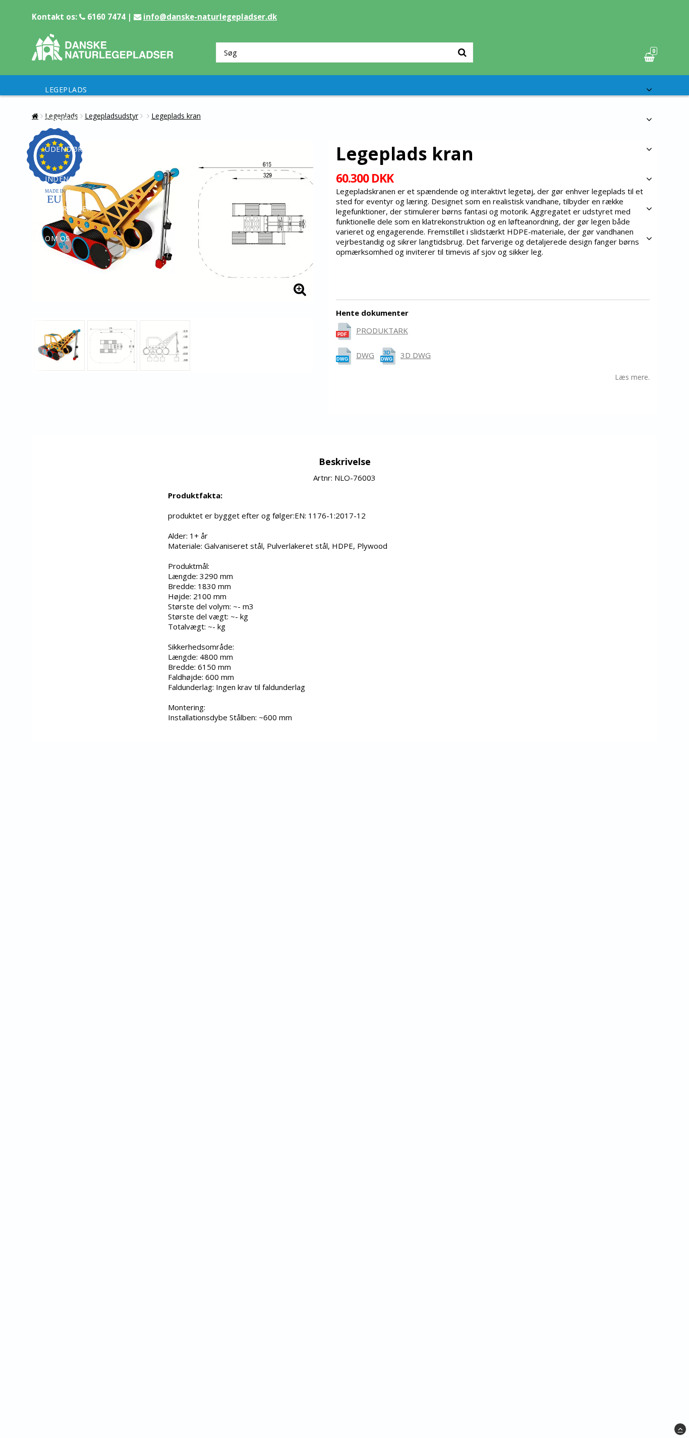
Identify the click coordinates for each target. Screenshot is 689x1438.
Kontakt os (69, 268)
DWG (365, 355)
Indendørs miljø (79, 179)
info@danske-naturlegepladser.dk (210, 17)
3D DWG (415, 355)
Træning (62, 119)
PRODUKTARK (382, 330)
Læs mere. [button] (632, 377)
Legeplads (66, 89)
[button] (650, 57)
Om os (57, 238)
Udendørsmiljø (76, 149)
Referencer (68, 208)
